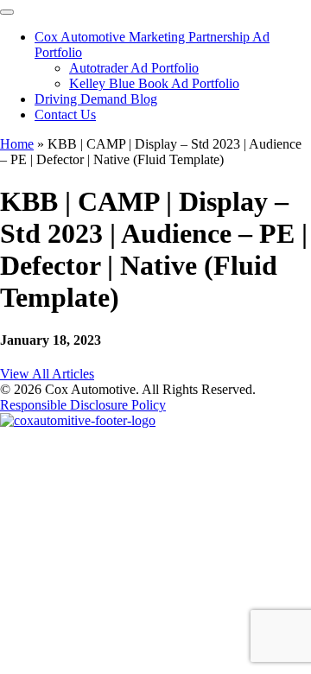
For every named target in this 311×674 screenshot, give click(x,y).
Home (17, 144)
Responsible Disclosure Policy (83, 404)
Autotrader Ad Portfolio (134, 67)
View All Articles (47, 373)
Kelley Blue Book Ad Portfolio (154, 83)
